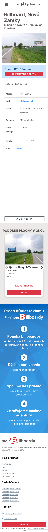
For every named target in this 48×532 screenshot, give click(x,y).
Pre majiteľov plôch (8, 473)
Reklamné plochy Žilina (10, 498)
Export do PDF (25, 219)
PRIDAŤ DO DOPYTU (25, 74)
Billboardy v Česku (8, 476)
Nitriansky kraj (26, 101)
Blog (3, 467)
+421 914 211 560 (10, 519)
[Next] (41, 267)
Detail (24, 292)
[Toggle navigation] (6, 4)
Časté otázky (6, 464)
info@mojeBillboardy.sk (13, 514)
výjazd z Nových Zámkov (22, 267)
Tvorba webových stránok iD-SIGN (35, 529)
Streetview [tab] (18, 148)
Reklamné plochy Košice (10, 492)
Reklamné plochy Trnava (10, 501)
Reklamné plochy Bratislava (11, 489)
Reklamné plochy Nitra (10, 495)
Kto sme (5, 470)
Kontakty (24, 525)
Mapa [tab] (8, 148)
